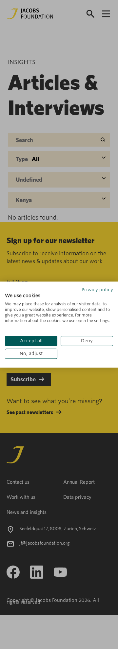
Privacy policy (97, 289)
